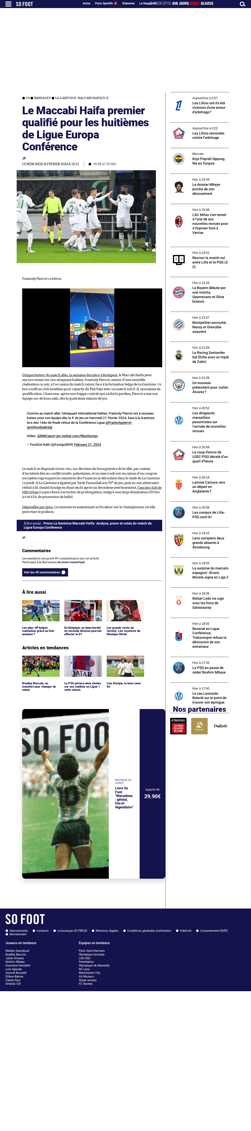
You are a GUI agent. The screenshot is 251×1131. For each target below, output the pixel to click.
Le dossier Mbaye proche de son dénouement (192, 177)
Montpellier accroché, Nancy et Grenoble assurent (198, 315)
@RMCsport (46, 436)
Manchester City (89, 973)
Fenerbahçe (86, 962)
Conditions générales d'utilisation (149, 930)
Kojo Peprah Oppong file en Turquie (194, 149)
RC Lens (84, 969)
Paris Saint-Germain (92, 951)
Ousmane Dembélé (17, 965)
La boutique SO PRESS (72, 930)
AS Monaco (86, 976)
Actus (86, 3)
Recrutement (18, 934)
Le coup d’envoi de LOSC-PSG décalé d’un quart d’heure (198, 445)
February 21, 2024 (87, 445)
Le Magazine (147, 3)
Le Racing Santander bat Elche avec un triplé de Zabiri (196, 345)
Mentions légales (107, 930)
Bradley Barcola (15, 954)
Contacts (43, 930)
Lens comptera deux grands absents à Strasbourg (196, 531)
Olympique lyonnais (92, 954)
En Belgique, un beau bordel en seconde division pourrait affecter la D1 (83, 605)
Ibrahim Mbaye (15, 962)
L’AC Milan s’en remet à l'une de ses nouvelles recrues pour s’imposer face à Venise (197, 209)
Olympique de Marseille (94, 965)
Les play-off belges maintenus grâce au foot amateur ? (39, 605)
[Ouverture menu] (8, 4)
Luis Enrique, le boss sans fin (124, 659)
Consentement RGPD (214, 930)
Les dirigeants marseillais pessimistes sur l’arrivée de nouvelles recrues (198, 406)
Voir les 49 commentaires (42, 572)
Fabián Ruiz (12, 980)
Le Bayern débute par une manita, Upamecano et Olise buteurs (193, 280)
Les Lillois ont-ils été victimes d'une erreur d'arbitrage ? (194, 95)
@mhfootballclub (39, 427)
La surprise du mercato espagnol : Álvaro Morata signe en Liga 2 (198, 561)
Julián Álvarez (14, 958)
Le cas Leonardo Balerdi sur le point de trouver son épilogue (196, 686)
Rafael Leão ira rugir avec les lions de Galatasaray (195, 591)
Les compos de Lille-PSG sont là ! (192, 503)
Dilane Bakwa (14, 976)
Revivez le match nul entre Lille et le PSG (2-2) (197, 250)
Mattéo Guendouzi (17, 951)
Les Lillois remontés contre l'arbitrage (196, 124)
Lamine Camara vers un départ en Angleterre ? (193, 475)
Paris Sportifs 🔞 (106, 3)
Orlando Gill (13, 984)
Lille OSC (85, 958)
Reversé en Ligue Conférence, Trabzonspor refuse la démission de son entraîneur (197, 623)
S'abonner (128, 3)
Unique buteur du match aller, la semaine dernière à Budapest (69, 375)
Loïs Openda (13, 969)
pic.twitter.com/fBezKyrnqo (77, 436)
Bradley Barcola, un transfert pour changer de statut (40, 661)
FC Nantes (86, 984)
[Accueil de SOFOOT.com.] (47, 4)
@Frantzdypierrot (119, 423)
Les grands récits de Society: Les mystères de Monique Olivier (123, 605)
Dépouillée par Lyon (37, 507)
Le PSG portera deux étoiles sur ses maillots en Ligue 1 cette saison (81, 661)
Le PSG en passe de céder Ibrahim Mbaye (198, 658)
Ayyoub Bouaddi (15, 973)
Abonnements (19, 930)
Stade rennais (88, 980)
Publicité (185, 930)
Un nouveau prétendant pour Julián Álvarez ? (194, 375)
